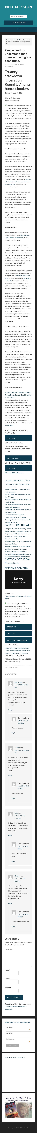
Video (23, 653)
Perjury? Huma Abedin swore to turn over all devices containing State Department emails (17, 536)
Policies (13, 653)
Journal (15, 648)
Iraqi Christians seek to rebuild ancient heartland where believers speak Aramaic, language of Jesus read (18, 548)
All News (15, 667)
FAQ (11, 648)
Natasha (17, 876)
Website (8, 987)
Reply (10, 710)
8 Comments (9, 66)
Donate (11, 650)
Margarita (18, 682)
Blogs (18, 653)
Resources (17, 650)
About (7, 648)
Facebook (11, 627)
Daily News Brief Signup (17, 640)
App (26, 653)
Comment (9, 950)
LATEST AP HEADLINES (17, 480)
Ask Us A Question (18, 22)
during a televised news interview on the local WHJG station (18, 181)
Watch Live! (26, 650)
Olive (16, 813)
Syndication (22, 648)
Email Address (18, 1039)
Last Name (9, 1033)
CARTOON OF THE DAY (17, 559)
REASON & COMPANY (16, 568)
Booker (17, 748)
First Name (18, 1027)
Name (7, 970)
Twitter (10, 633)
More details (9, 425)
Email (7, 979)
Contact (7, 653)
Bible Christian (18, 7)
